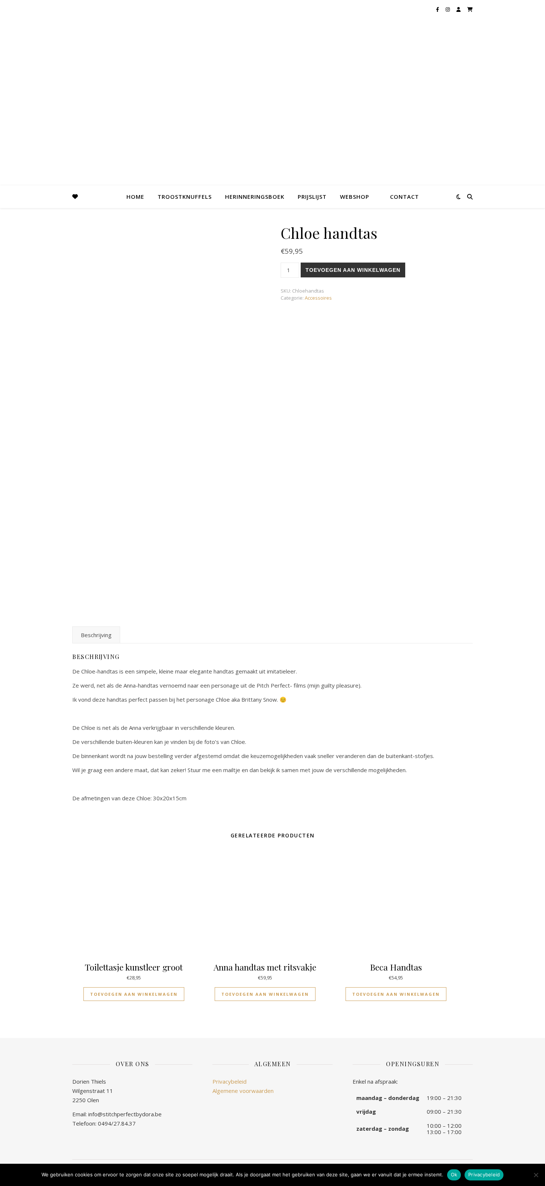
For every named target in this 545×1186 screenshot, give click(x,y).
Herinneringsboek (254, 196)
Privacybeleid (229, 1081)
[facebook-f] (438, 9)
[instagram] (448, 9)
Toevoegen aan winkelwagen (352, 270)
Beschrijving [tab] (96, 635)
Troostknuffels (185, 196)
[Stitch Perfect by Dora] (18, 30)
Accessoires (318, 297)
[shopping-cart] (470, 9)
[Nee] (535, 1175)
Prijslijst (312, 196)
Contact (404, 196)
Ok (454, 1174)
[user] (459, 9)
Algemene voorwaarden (243, 1090)
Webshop (354, 196)
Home (135, 196)
